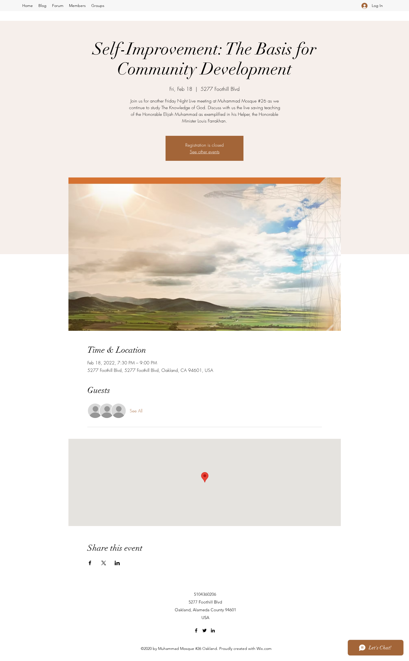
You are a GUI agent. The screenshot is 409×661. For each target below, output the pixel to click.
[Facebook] (196, 630)
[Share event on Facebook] (90, 563)
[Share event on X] (103, 563)
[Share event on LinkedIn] (117, 563)
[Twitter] (204, 630)
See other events (205, 152)
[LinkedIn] (213, 630)
